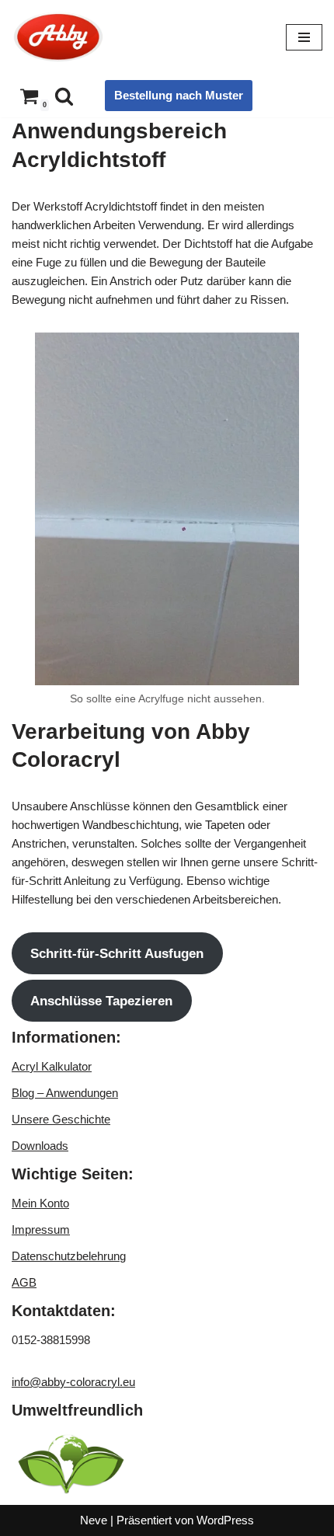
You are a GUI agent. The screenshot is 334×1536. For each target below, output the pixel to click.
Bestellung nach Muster (178, 95)
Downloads (40, 1145)
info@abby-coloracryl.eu (73, 1381)
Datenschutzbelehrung (69, 1256)
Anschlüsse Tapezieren (101, 1001)
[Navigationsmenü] (304, 37)
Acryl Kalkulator (52, 1066)
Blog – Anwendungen (65, 1092)
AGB (24, 1282)
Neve (93, 1520)
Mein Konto (40, 1203)
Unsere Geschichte (61, 1119)
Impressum (41, 1229)
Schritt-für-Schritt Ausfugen (117, 953)
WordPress (225, 1520)
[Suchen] (64, 96)
